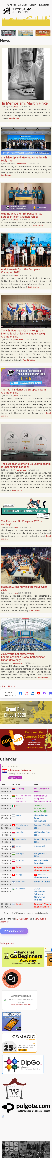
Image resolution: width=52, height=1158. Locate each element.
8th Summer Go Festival (19, 770)
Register (45, 4)
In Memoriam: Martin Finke (25, 103)
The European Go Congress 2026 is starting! (21, 523)
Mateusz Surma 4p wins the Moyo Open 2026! (24, 588)
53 (9, 686)
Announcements (20, 470)
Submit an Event (15, 931)
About (13, 4)
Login (33, 4)
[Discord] (50, 694)
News (16, 107)
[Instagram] (26, 694)
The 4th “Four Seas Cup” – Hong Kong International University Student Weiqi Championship (23, 333)
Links (24, 4)
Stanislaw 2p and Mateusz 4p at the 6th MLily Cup (24, 159)
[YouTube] (38, 694)
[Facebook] (20, 694)
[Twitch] (44, 694)
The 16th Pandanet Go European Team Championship (23, 391)
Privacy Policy (26, 1155)
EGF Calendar (21, 918)
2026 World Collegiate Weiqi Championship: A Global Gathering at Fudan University (23, 657)
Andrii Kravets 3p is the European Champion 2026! (20, 271)
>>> (13, 686)
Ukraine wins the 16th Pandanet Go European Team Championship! (21, 215)
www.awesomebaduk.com (21, 1005)
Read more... (15, 118)
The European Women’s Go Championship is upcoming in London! (26, 465)
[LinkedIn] (32, 694)
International (21, 164)
